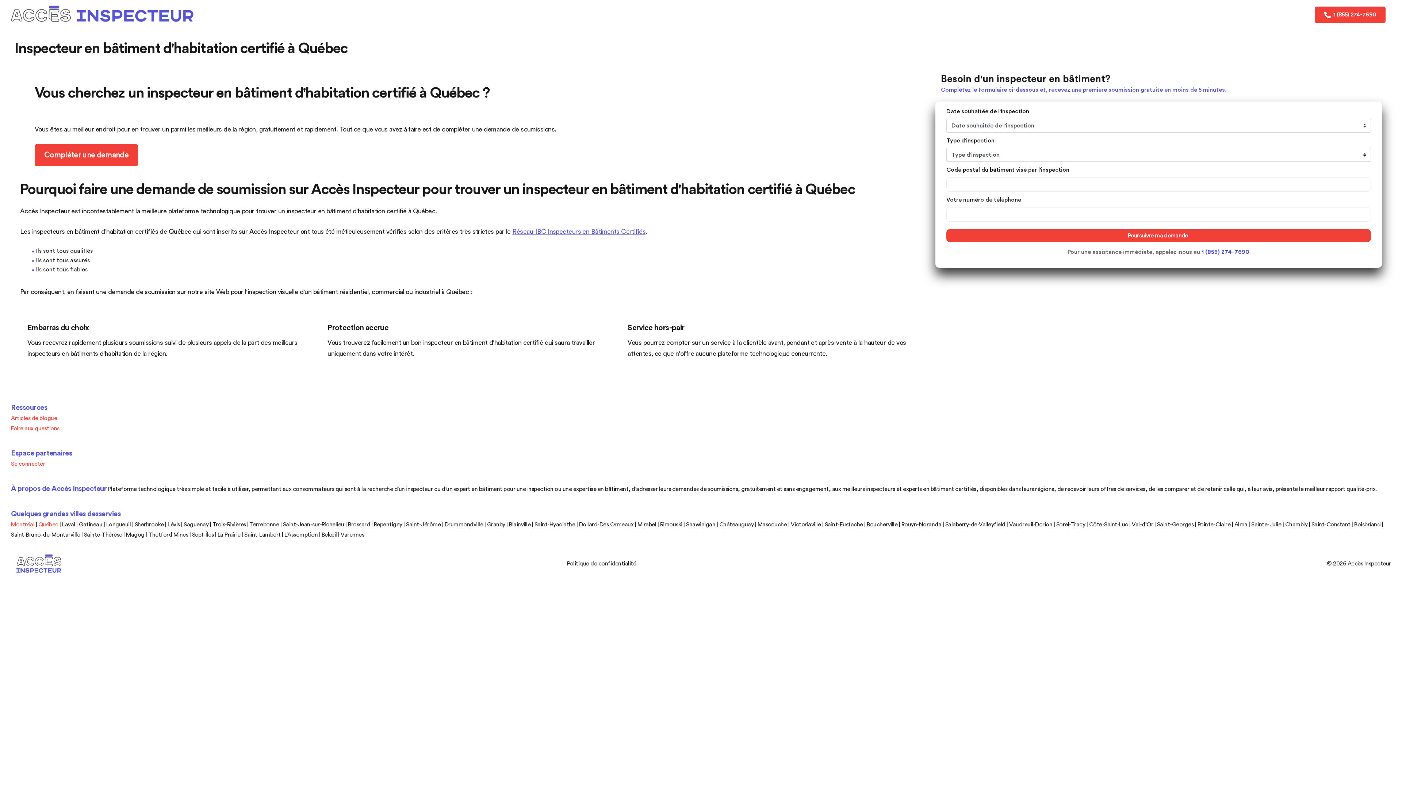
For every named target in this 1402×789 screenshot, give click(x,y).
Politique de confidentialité (601, 564)
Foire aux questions (35, 428)
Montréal (22, 524)
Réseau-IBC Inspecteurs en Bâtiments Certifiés (579, 231)
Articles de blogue (34, 418)
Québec (48, 524)
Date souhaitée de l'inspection (987, 111)
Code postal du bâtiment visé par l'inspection (1007, 170)
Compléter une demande (86, 155)
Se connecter (28, 464)
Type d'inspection (970, 141)
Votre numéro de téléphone (983, 200)
